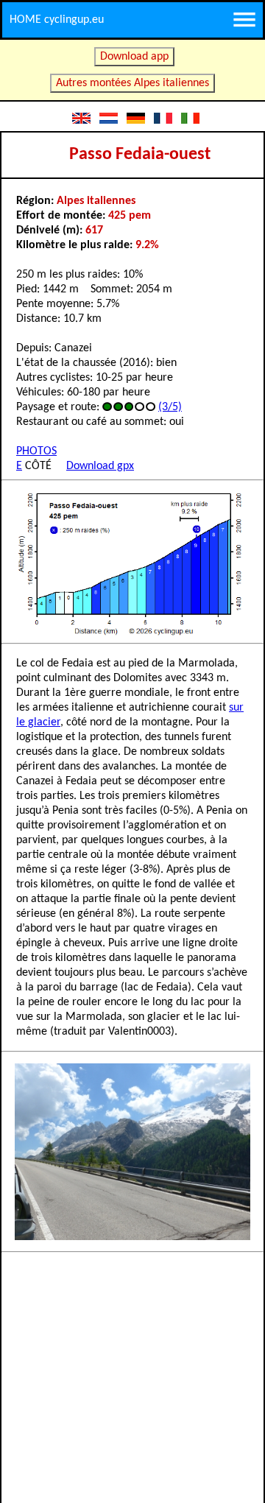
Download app (134, 57)
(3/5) (170, 407)
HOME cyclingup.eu (57, 20)
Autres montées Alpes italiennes (132, 83)
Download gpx (100, 466)
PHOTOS (36, 451)
